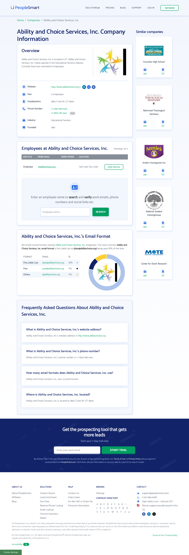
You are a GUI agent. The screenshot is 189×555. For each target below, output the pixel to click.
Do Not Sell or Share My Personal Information (80, 504)
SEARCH (101, 211)
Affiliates (16, 497)
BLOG (123, 8)
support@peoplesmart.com (155, 493)
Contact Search (47, 493)
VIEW (114, 167)
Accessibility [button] (17, 544)
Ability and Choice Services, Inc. (70, 245)
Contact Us (73, 493)
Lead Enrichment (48, 497)
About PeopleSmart (21, 493)
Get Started (169, 8)
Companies (33, 20)
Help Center (74, 497)
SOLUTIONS (91, 8)
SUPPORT (136, 8)
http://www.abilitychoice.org (64, 87)
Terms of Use (119, 459)
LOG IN (151, 8)
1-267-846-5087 (149, 497)
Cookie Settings (11, 552)
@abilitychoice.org (47, 167)
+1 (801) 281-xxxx (59, 113)
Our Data (44, 501)
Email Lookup (47, 510)
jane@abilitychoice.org (53, 269)
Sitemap (100, 493)
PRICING (110, 8)
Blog (14, 501)
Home (20, 20)
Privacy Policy (135, 459)
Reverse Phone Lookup (51, 506)
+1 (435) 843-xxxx (59, 109)
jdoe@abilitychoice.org (53, 263)
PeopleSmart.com (68, 462)
